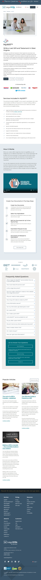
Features (29, 509)
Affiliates (6, 530)
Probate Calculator (31, 501)
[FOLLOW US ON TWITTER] (8, 561)
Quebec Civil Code (18, 111)
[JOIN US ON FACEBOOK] (5, 561)
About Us (6, 518)
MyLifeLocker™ (7, 507)
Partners (5, 532)
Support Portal (18, 521)
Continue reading (6, 420)
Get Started (32, 6)
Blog (28, 499)
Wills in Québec (30, 503)
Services (8, 11)
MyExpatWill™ (7, 505)
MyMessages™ (7, 513)
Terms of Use (29, 507)
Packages (17, 501)
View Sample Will (19, 247)
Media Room (6, 534)
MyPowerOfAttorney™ (8, 501)
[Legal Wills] (12, 7)
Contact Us (23, 362)
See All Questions (23, 346)
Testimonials (6, 528)
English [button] (27, 7)
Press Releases (7, 523)
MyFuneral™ (6, 509)
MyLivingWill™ (7, 503)
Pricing (17, 497)
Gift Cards (17, 505)
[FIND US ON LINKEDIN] (15, 561)
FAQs (28, 505)
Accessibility (29, 513)
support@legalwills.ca (8, 557)
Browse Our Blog (22, 354)
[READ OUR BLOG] (19, 561)
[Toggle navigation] (37, 7)
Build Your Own (18, 503)
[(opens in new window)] (14, 568)
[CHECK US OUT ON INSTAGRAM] (12, 561)
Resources (30, 497)
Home (4, 11)
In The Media (6, 525)
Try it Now (12, 79)
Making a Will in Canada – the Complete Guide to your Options (10, 446)
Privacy (28, 511)
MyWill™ (5, 499)
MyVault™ (6, 511)
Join (16, 523)
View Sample (20, 79)
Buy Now (6, 79)
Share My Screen (19, 528)
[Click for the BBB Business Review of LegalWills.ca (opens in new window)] (7, 568)
